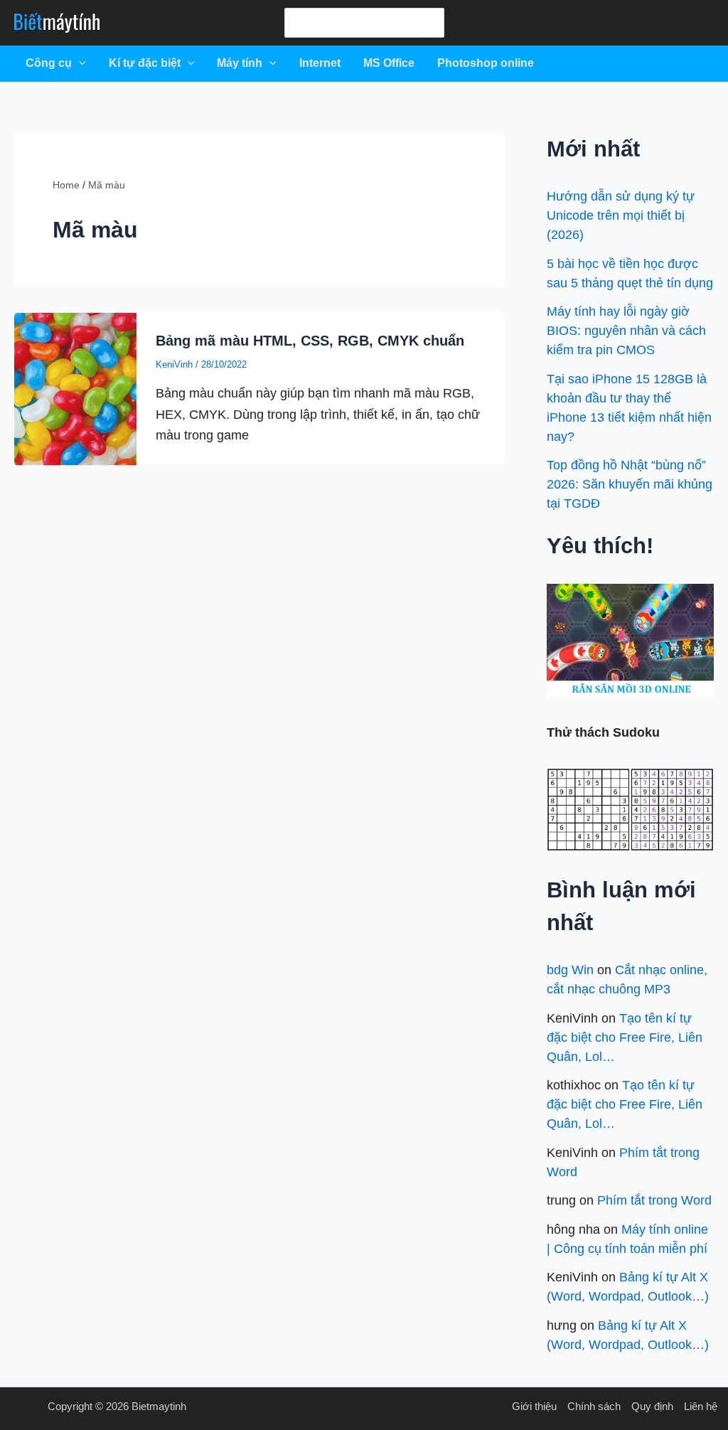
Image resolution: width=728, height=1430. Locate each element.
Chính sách (594, 1406)
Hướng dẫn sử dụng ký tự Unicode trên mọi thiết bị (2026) (621, 215)
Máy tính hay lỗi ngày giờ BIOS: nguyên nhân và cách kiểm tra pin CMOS (626, 330)
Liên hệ (700, 1406)
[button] (79, 63)
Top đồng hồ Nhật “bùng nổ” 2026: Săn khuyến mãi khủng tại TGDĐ (629, 484)
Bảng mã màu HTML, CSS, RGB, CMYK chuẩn (310, 340)
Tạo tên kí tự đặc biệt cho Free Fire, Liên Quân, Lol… (624, 1037)
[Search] (433, 23)
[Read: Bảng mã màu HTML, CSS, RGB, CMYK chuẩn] (75, 388)
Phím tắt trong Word (654, 1200)
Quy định (652, 1406)
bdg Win (570, 970)
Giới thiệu (534, 1406)
